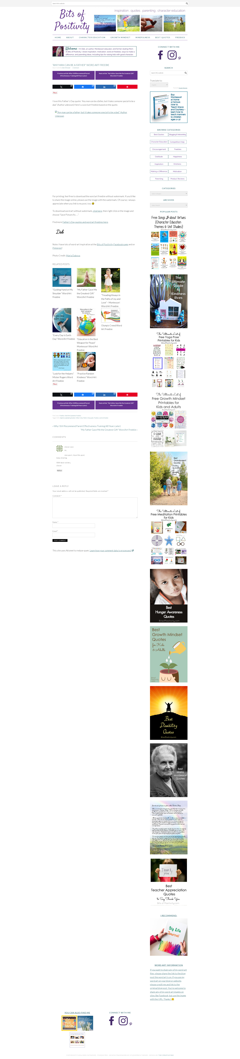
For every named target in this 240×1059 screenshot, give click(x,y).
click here (97, 211)
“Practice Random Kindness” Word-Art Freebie (86, 377)
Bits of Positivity (120, 19)
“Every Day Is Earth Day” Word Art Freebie (63, 337)
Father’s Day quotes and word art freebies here (85, 222)
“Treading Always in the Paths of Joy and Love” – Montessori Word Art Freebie (110, 301)
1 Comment (75, 68)
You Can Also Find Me (77, 1012)
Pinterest (57, 248)
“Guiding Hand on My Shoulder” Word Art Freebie (62, 293)
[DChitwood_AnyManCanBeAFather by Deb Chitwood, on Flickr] (95, 151)
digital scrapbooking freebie (67, 418)
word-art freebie (103, 418)
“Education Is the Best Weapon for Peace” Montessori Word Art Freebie (87, 344)
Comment (57, 496)
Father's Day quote (88, 418)
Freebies (62, 415)
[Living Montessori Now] (77, 1046)
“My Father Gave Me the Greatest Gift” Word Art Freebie (87, 293)
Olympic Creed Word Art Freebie (111, 327)
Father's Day (79, 418)
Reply (59, 470)
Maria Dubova (73, 255)
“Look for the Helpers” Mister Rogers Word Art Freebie (63, 377)
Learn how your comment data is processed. (110, 550)
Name (55, 522)
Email (55, 531)
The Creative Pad (166, 1055)
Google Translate (183, 88)
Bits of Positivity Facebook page (112, 244)
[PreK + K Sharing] (69, 1030)
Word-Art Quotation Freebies (73, 415)
